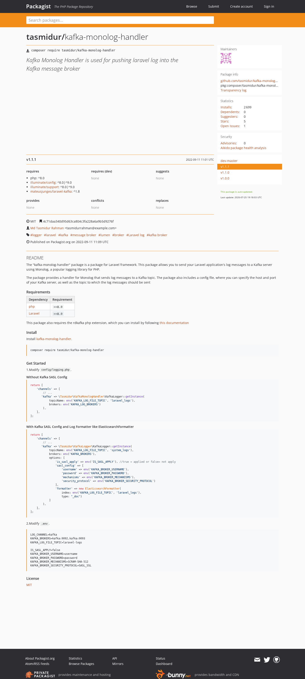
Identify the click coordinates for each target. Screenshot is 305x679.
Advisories (228, 143)
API (114, 658)
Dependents (230, 112)
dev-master (229, 161)
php (32, 306)
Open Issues (230, 126)
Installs (226, 107)
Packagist (38, 6)
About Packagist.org (40, 658)
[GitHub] (276, 660)
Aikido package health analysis (243, 148)
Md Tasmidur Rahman (47, 228)
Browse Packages (81, 664)
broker (119, 235)
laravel (51, 235)
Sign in (269, 6)
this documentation (174, 323)
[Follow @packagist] (267, 660)
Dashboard (164, 664)
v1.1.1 (225, 166)
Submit (213, 6)
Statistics (75, 658)
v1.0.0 (225, 178)
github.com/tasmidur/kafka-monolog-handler (254, 81)
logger (37, 235)
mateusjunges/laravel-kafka (51, 191)
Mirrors (117, 664)
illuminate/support (44, 187)
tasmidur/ (45, 36)
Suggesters (229, 116)
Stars (224, 121)
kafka (64, 235)
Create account (241, 6)
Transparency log (234, 90)
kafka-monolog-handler (53, 339)
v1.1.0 (225, 172)
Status (160, 658)
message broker (84, 235)
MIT (29, 585)
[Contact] (257, 660)
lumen (105, 235)
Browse (191, 6)
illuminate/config (43, 182)
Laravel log (136, 235)
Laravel (34, 313)
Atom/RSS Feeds (37, 664)
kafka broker (158, 235)
